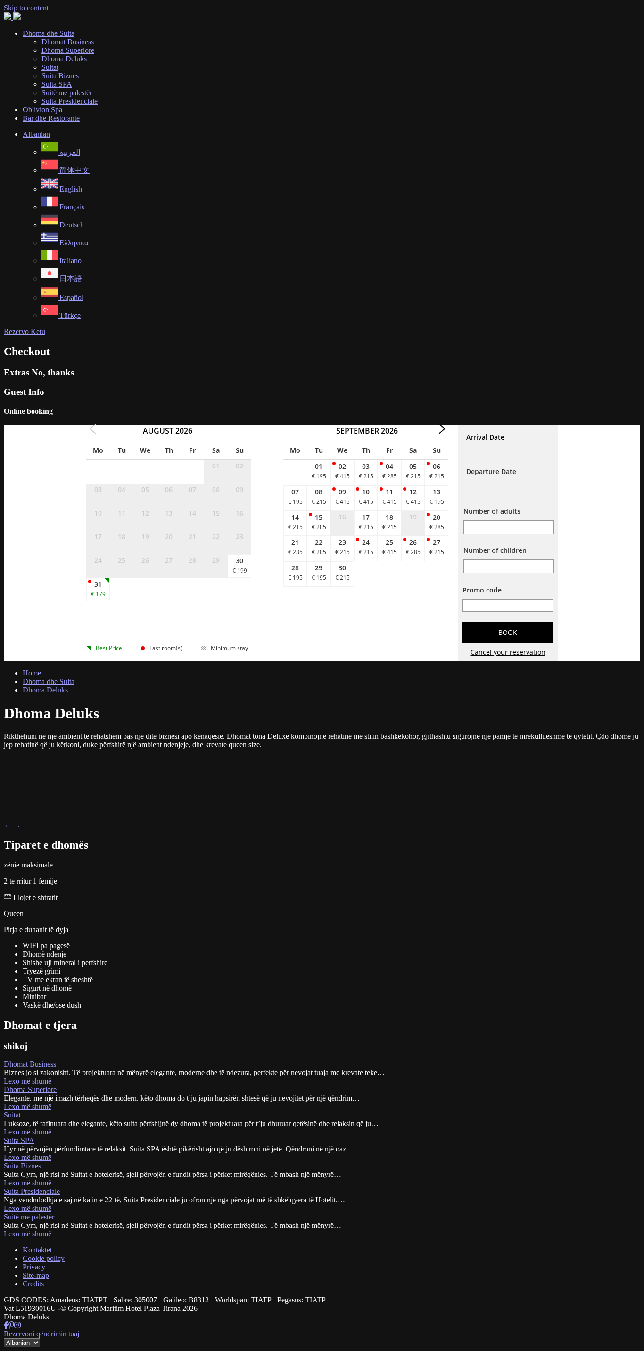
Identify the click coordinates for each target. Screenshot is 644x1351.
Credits (33, 1284)
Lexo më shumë (27, 1081)
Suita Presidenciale (32, 1191)
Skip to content (26, 8)
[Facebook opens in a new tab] (6, 1325)
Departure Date (491, 471)
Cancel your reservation (508, 652)
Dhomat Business (30, 1064)
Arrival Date (485, 437)
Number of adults (491, 511)
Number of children (495, 550)
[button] (36, 134)
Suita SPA (19, 1140)
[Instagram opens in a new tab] (17, 1325)
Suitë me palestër (29, 1217)
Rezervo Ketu (24, 331)
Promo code (482, 589)
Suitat (12, 1115)
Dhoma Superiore (30, 1089)
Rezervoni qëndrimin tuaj (41, 1334)
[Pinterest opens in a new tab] (11, 1325)
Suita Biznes (22, 1166)
